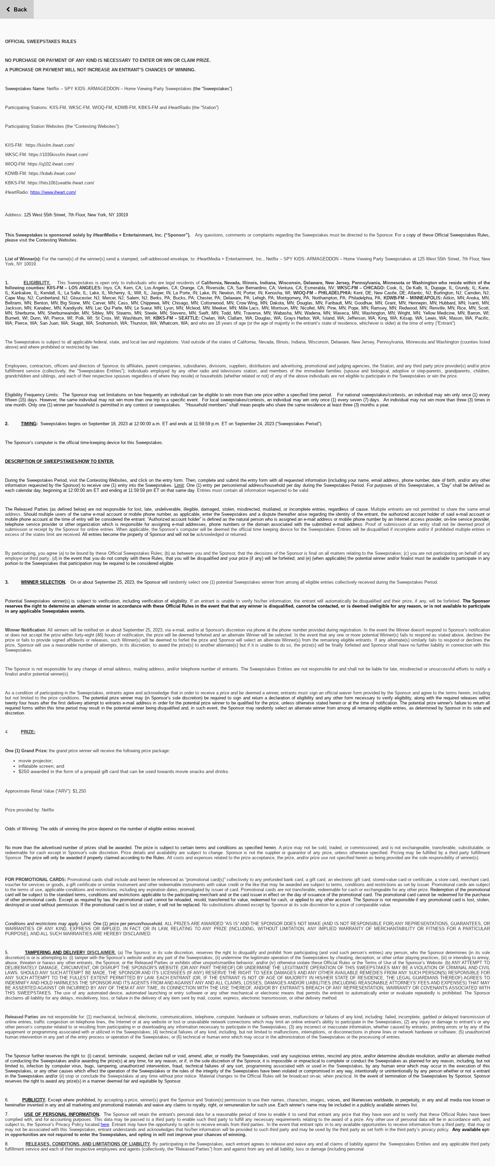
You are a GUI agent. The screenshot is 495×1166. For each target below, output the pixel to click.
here (105, 1124)
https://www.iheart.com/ (53, 192)
